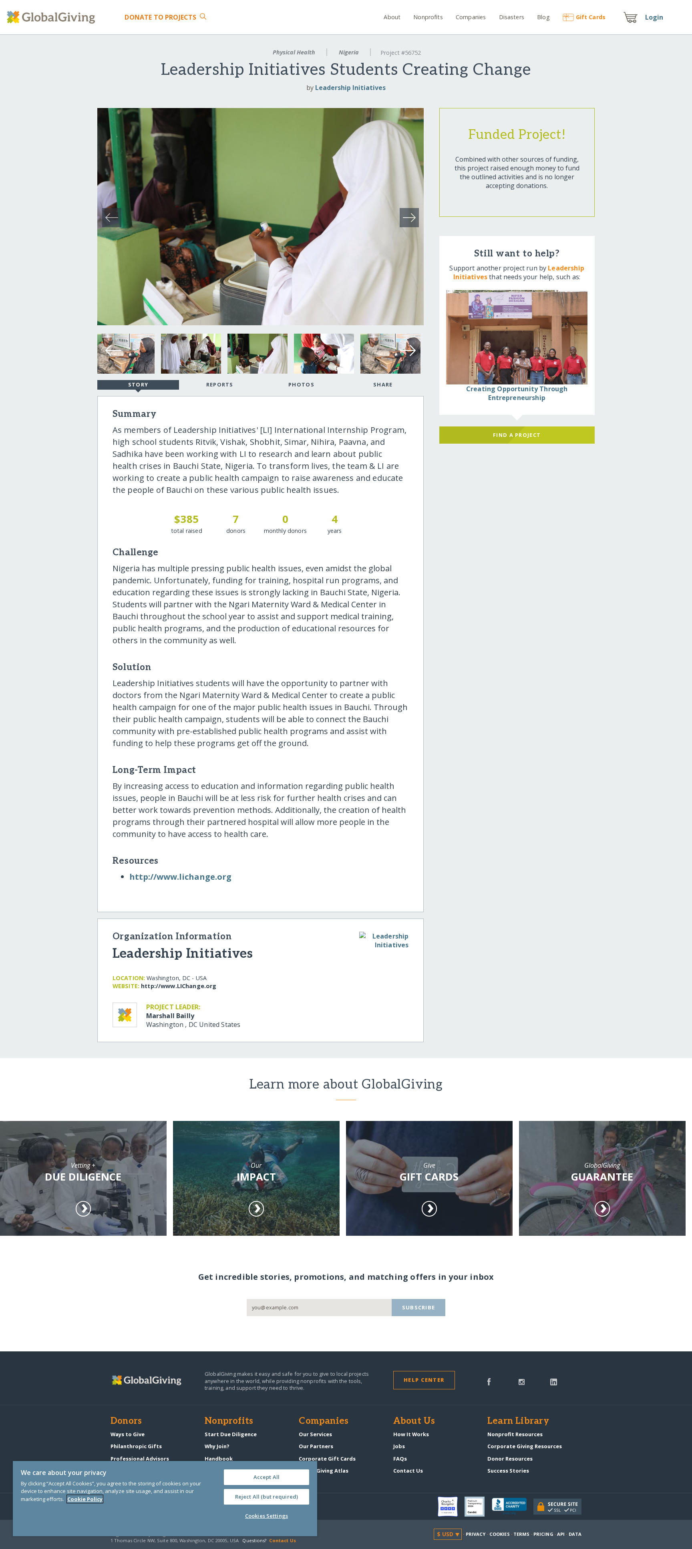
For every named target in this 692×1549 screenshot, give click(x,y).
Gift (591, 17)
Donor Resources (510, 1458)
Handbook (219, 1458)
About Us (414, 1421)
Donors (126, 1421)
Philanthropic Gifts (136, 1446)
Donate (160, 17)
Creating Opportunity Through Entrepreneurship (516, 393)
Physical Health (294, 52)
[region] (165, 1498)
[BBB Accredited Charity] (512, 1506)
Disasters (511, 17)
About (392, 17)
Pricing (543, 1534)
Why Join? (217, 1446)
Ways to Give (128, 1434)
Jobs (399, 1446)
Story (138, 384)
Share (382, 384)
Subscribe (418, 1307)
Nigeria (348, 52)
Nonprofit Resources (515, 1434)
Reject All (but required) (266, 1496)
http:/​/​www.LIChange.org (178, 986)
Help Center (424, 1379)
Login (654, 17)
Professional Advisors (140, 1458)
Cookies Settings (266, 1515)
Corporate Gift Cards (327, 1458)
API (561, 1534)
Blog (543, 17)
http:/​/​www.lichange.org (180, 876)
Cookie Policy (85, 1499)
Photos (301, 384)
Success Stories (508, 1470)
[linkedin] (553, 1381)
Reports (219, 384)
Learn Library (518, 1421)
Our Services (315, 1434)
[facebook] (489, 1381)
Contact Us (408, 1470)
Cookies (499, 1534)
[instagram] (522, 1381)
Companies (471, 17)
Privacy (476, 1534)
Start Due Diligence (231, 1434)
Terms (521, 1534)
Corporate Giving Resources (524, 1446)
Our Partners (316, 1446)
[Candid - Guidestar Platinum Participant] (478, 1507)
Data (575, 1534)
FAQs (400, 1458)
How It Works (411, 1434)
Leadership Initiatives (350, 87)
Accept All (266, 1477)
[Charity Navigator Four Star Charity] (451, 1507)
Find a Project (517, 434)
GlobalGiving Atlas (323, 1470)
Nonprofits (428, 17)
